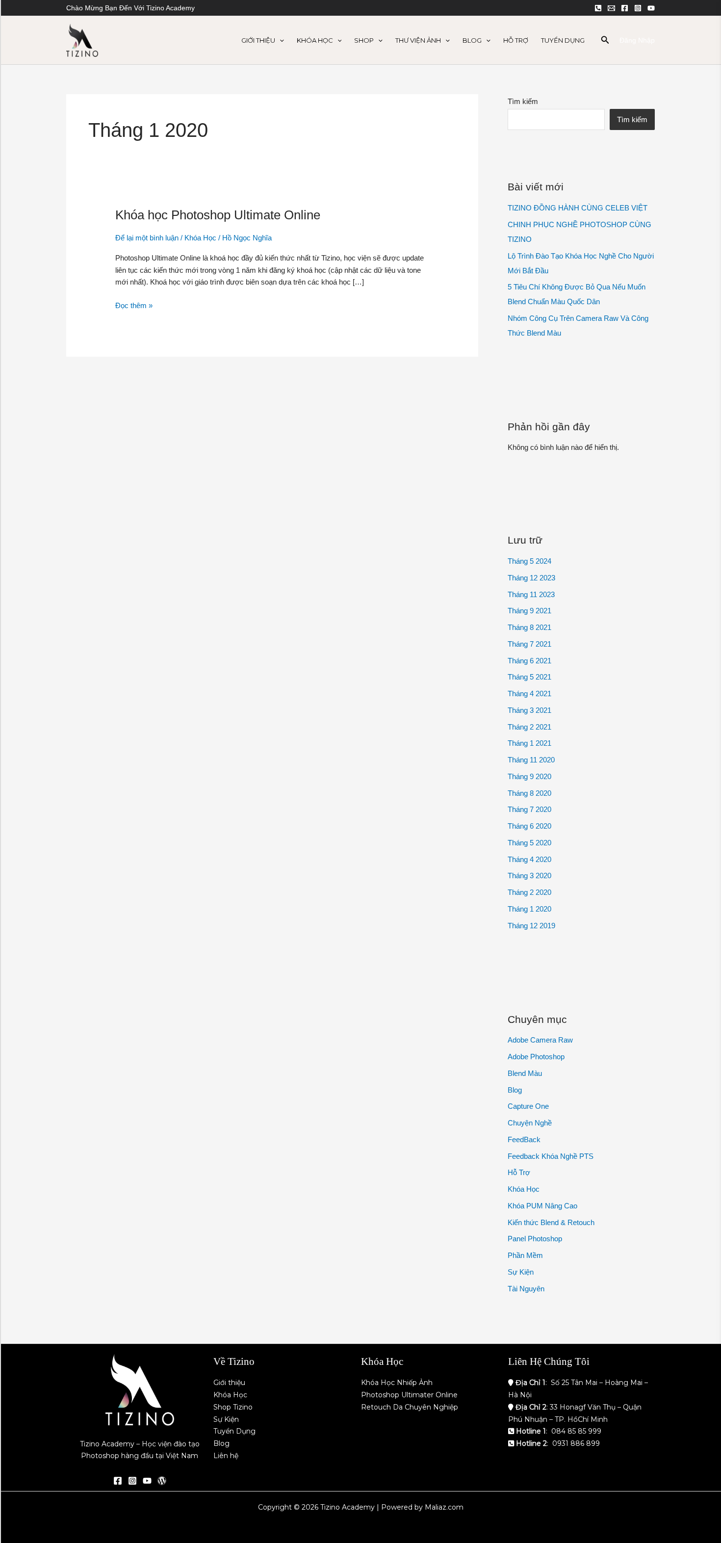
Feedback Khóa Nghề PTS (550, 1156)
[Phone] (598, 8)
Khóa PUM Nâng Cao (542, 1206)
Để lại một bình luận (147, 238)
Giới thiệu (229, 1382)
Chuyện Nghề (530, 1123)
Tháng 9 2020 (529, 776)
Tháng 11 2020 (531, 760)
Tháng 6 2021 (529, 660)
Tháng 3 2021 (529, 710)
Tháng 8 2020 (529, 793)
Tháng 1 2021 (529, 743)
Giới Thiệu (258, 40)
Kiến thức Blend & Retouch (551, 1222)
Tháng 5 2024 (529, 561)
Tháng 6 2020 (529, 826)
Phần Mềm (525, 1255)
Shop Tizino (233, 1407)
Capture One (528, 1106)
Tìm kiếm (523, 101)
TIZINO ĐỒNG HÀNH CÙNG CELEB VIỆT (577, 208)
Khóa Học (315, 40)
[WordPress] (161, 1480)
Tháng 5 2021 (529, 677)
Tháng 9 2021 (529, 610)
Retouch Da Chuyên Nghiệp (409, 1407)
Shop (364, 40)
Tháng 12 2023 (531, 578)
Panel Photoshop (535, 1238)
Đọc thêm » (134, 305)
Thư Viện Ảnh (418, 40)
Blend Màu (525, 1073)
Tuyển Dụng (563, 40)
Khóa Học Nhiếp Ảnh (397, 1382)
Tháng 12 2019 (531, 925)
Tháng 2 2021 (529, 727)
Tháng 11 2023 (531, 594)
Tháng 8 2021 (529, 627)
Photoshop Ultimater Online (409, 1394)
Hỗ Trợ (515, 40)
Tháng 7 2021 (529, 644)
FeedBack (524, 1139)
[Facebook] (624, 8)
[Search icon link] (605, 41)
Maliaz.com (444, 1507)
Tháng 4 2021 (529, 693)
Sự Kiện (521, 1272)
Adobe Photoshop (536, 1056)
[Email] (611, 8)
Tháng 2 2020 (529, 892)
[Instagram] (638, 8)
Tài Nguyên (526, 1288)
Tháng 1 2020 (529, 909)
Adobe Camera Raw (540, 1040)
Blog (472, 40)
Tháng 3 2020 (529, 875)
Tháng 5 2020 (529, 842)
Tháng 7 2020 (529, 809)
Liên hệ (225, 1455)
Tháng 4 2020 (529, 859)
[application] (279, 40)
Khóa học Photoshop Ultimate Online (217, 215)
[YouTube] (651, 8)
